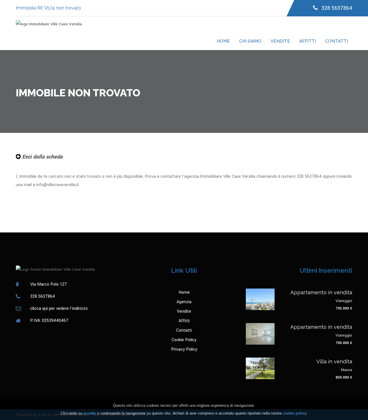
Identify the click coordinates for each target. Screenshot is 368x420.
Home (223, 41)
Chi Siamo (250, 41)
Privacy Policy (184, 349)
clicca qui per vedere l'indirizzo (59, 309)
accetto (89, 413)
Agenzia (184, 302)
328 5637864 (336, 8)
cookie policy (294, 413)
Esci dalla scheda (42, 157)
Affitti (307, 41)
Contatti (336, 41)
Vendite (280, 41)
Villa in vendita (334, 361)
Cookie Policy (184, 340)
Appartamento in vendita (321, 292)
